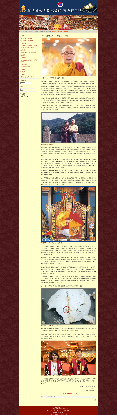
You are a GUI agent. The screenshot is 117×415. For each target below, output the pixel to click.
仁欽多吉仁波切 (24, 43)
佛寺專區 (25, 31)
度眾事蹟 (22, 74)
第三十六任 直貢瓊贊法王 (27, 38)
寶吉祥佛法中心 (24, 64)
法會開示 (37, 31)
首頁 (20, 31)
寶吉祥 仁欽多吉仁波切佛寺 (28, 52)
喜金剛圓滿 (23, 57)
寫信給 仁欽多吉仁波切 (27, 77)
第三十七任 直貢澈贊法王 (27, 40)
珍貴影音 (22, 72)
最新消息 (31, 31)
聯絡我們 (42, 31)
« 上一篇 (61, 394)
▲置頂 (94, 400)
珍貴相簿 (22, 69)
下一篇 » (76, 394)
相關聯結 (48, 31)
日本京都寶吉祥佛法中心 (27, 67)
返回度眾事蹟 (68, 394)
